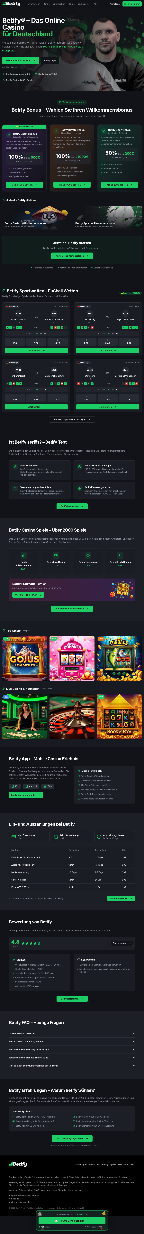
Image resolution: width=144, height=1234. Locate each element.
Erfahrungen (34, 4)
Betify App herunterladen (23, 795)
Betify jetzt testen (70, 506)
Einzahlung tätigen (119, 898)
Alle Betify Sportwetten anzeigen (70, 419)
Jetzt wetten (34, 350)
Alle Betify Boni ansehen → (12, 67)
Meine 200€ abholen (117, 185)
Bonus (46, 4)
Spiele (71, 4)
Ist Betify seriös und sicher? (22, 1033)
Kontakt (80, 1208)
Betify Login (50, 60)
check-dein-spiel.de (20, 1202)
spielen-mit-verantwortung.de (25, 1195)
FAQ (95, 4)
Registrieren (134, 4)
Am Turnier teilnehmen (26, 595)
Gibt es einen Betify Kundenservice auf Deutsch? (33, 1065)
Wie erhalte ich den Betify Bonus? (26, 1041)
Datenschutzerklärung (66, 1208)
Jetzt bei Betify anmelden (18, 60)
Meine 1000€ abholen (70, 185)
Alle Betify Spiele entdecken (70, 608)
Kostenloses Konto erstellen (70, 256)
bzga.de (15, 1198)
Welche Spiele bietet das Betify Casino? (29, 1057)
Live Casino (84, 4)
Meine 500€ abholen (22, 185)
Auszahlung (102, 1164)
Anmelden (115, 4)
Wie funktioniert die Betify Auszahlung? (29, 1049)
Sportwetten (59, 4)
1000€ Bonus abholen (69, 1220)
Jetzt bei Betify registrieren (70, 1138)
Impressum (50, 1208)
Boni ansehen (119, 943)
